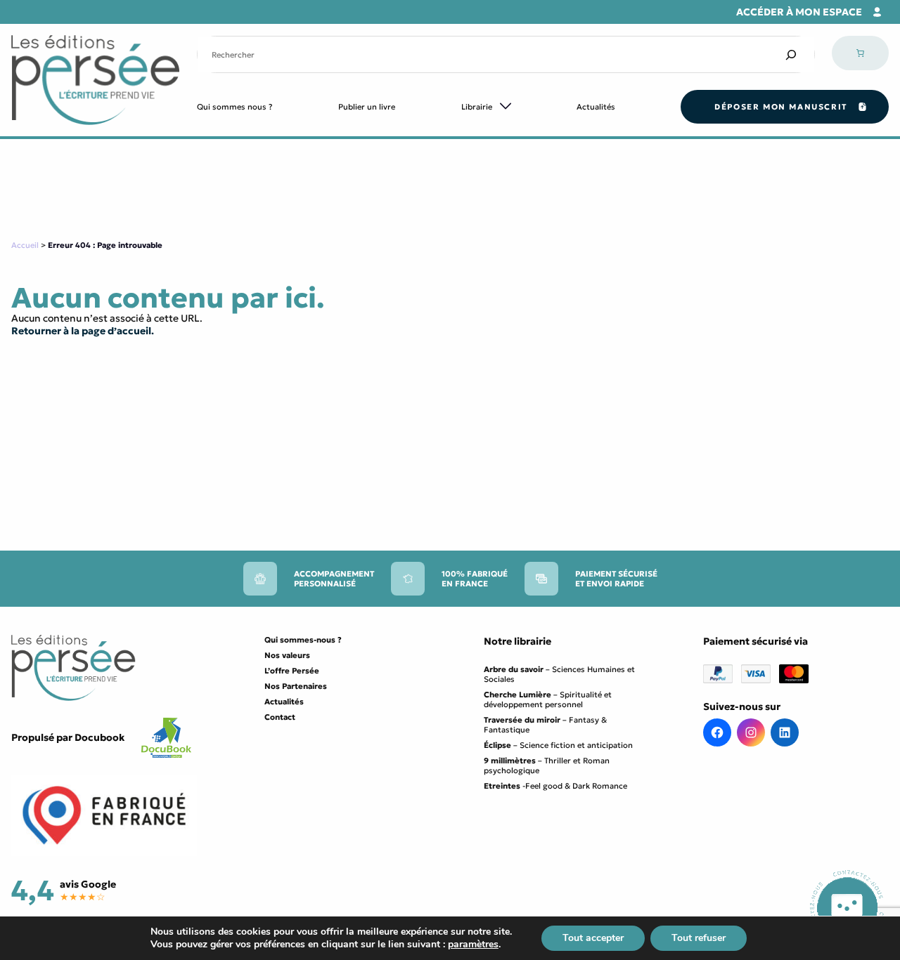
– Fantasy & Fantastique (545, 725)
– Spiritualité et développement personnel (548, 699)
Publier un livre (366, 107)
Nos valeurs (287, 655)
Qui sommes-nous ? (303, 640)
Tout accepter (593, 938)
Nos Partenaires (295, 686)
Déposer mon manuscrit (780, 107)
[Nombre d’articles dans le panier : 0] (860, 53)
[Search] (791, 54)
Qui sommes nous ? (235, 107)
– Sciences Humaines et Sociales (559, 674)
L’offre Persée (291, 671)
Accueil (25, 245)
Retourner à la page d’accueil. (82, 330)
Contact (279, 717)
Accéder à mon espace (799, 12)
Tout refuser (698, 938)
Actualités (596, 107)
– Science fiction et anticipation (558, 745)
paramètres (473, 944)
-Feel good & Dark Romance (555, 786)
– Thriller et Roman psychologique (547, 765)
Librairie (476, 107)
